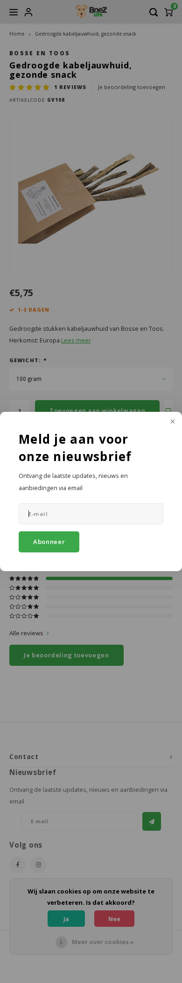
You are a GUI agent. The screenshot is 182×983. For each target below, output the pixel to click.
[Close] (171, 422)
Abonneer (49, 541)
